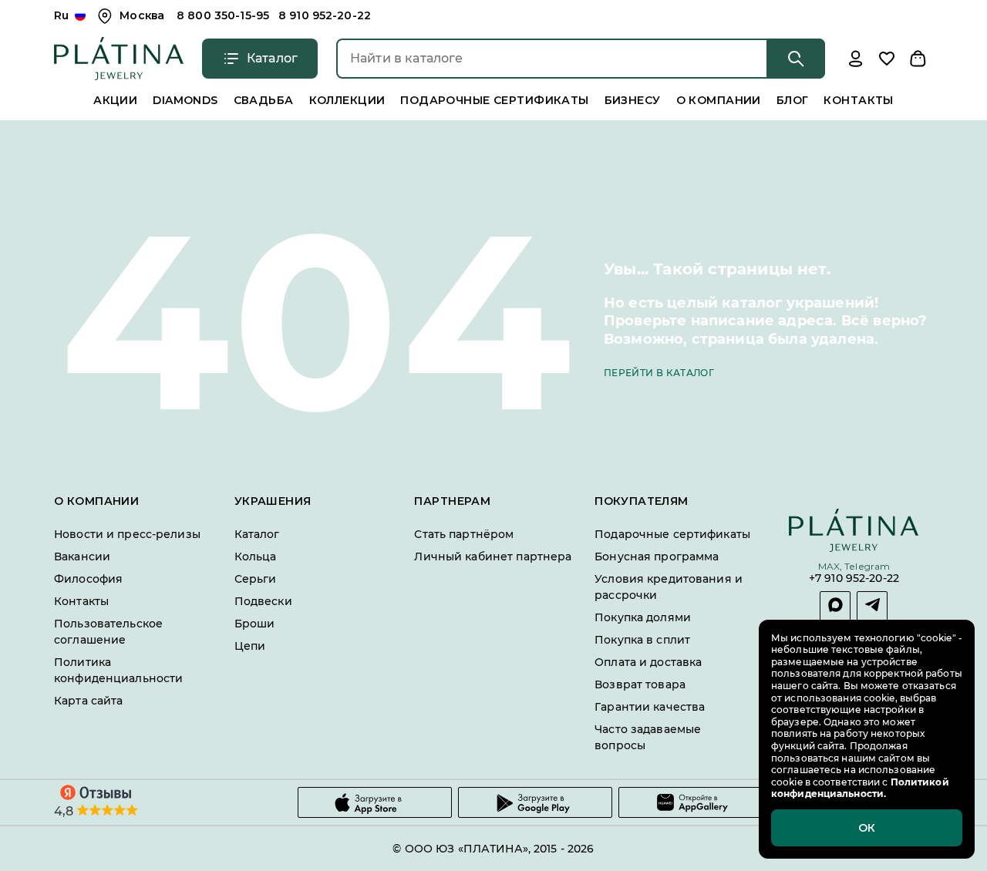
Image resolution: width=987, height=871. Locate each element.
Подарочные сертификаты (494, 100)
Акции (115, 100)
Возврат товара (640, 684)
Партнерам (452, 501)
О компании (718, 100)
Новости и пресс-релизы (127, 534)
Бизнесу (633, 100)
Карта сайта (88, 701)
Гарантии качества (650, 707)
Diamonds (185, 100)
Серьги (255, 579)
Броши (254, 624)
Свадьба (264, 100)
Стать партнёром (464, 534)
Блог (792, 100)
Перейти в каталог (659, 372)
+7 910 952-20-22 (854, 579)
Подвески (263, 601)
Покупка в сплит (642, 640)
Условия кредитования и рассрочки (669, 587)
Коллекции (347, 100)
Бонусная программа (657, 556)
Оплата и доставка (648, 662)
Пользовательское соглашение (108, 632)
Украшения (273, 501)
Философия (88, 579)
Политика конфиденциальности (118, 670)
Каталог (257, 534)
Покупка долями (643, 617)
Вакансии (82, 556)
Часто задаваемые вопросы (648, 737)
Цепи (250, 646)
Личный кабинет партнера (492, 556)
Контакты (858, 100)
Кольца (255, 556)
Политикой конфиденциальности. (860, 788)
